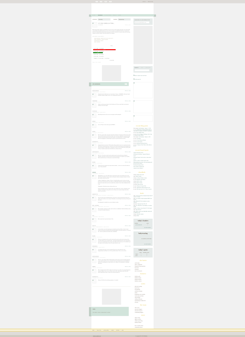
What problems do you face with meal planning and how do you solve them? (142, 163)
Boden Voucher (138, 176)
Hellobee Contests (138, 281)
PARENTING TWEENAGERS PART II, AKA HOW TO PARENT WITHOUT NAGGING (142, 130)
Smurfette (95, 194)
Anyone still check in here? (138, 152)
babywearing (121, 19)
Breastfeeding (137, 289)
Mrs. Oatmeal (95, 205)
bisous (94, 172)
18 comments (96, 84)
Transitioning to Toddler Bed (140, 300)
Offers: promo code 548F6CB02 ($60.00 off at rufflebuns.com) (142, 212)
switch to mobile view (97, 335)
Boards (100, 15)
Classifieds (107, 15)
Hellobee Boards (103, 9)
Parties (136, 292)
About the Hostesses (138, 310)
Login (144, 1)
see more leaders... (148, 227)
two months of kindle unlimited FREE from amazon (142, 199)
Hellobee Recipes (138, 277)
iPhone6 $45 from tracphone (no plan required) (141, 201)
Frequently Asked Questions (140, 266)
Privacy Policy (106, 330)
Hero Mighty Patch (140, 132)
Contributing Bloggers (139, 312)
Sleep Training (137, 297)
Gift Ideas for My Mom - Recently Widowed (141, 154)
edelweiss (94, 246)
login (99, 312)
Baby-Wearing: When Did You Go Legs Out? (103, 38)
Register (150, 1)
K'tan (96, 62)
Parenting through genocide (138, 164)
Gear (119, 15)
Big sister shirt (140, 184)
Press (123, 330)
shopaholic (95, 141)
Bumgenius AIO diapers (141, 179)
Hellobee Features (138, 279)
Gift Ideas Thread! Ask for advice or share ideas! (142, 157)
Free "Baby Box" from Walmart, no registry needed (142, 206)
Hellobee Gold (137, 276)
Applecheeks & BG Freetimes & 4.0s (143, 187)
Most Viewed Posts (138, 271)
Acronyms (137, 269)
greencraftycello (139, 224)
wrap (99, 62)
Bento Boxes (137, 288)
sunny (93, 131)
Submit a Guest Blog (139, 320)
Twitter (94, 1)
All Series (136, 302)
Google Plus (92, 1)
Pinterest (103, 1)
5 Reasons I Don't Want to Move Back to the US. (142, 145)
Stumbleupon (115, 84)
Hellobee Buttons (138, 322)
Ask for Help (137, 263)
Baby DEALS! (138, 209)
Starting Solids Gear (138, 299)
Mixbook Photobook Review (142, 143)
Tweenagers (139, 138)
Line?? (134, 155)
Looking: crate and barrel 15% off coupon (144, 208)
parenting (100, 19)
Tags (142, 67)
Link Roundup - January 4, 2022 (144, 136)
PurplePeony (95, 90)
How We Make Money (139, 325)
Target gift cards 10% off (142, 203)
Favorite (124, 84)
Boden (138, 215)
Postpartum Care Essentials (140, 294)
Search (137, 67)
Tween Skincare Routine (141, 140)
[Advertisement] (111, 73)
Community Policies (139, 327)
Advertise (117, 330)
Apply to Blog (137, 317)
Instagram (108, 1)
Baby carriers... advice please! (101, 39)
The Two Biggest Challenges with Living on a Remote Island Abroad (142, 135)
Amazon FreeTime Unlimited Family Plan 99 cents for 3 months (142, 196)
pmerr (94, 266)
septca (94, 225)
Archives (148, 67)
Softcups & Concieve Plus (141, 186)
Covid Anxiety (139, 141)
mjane (93, 162)
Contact (112, 330)
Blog (94, 15)
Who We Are (137, 307)
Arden (93, 121)
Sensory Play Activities (139, 295)
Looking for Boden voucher (142, 178)
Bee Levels (137, 267)
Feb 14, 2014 (128, 121)
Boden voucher (139, 181)
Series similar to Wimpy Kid (138, 166)
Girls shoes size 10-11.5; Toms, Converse (144, 189)
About (93, 330)
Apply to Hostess (138, 319)
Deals (115, 15)
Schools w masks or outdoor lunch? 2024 (140, 160)
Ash (93, 215)
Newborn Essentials (138, 291)
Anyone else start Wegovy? (138, 168)
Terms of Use (99, 330)
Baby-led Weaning (138, 286)
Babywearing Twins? (98, 40)
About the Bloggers (138, 309)
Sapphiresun (95, 151)
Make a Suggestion (138, 264)
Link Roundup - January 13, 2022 (145, 128)
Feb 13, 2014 (128, 90)
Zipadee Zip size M (140, 174)
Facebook (99, 1)
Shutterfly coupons (140, 214)
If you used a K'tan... (106, 23)
